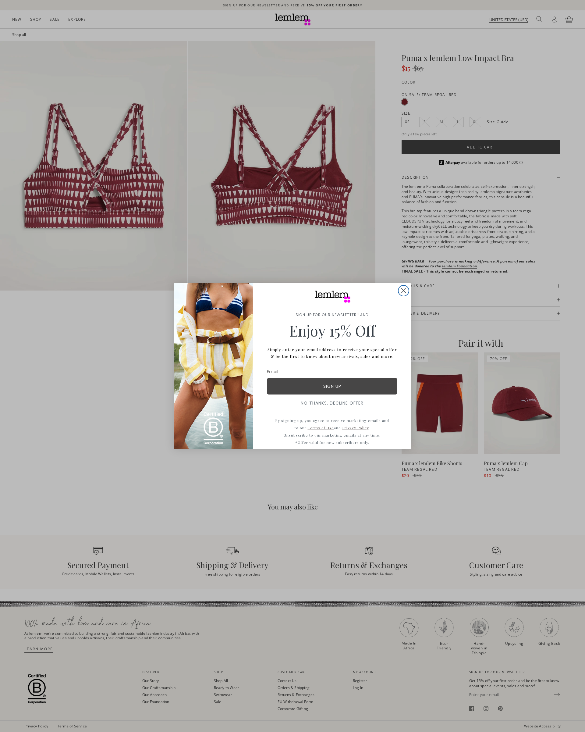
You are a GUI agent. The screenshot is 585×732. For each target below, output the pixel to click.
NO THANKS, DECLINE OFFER (332, 403)
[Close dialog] (403, 290)
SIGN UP (332, 386)
